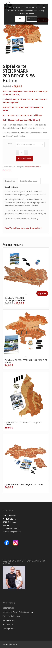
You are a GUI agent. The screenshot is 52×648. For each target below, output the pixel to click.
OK (20, 19)
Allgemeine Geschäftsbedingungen (18, 612)
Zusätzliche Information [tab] (29, 181)
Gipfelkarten (7, 170)
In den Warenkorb (24, 159)
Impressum (8, 624)
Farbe (9, 144)
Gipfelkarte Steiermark (33, 167)
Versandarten (9, 620)
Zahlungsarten (9, 628)
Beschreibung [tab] (10, 181)
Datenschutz (8, 607)
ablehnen (31, 19)
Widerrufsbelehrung (11, 616)
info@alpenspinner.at (12, 531)
